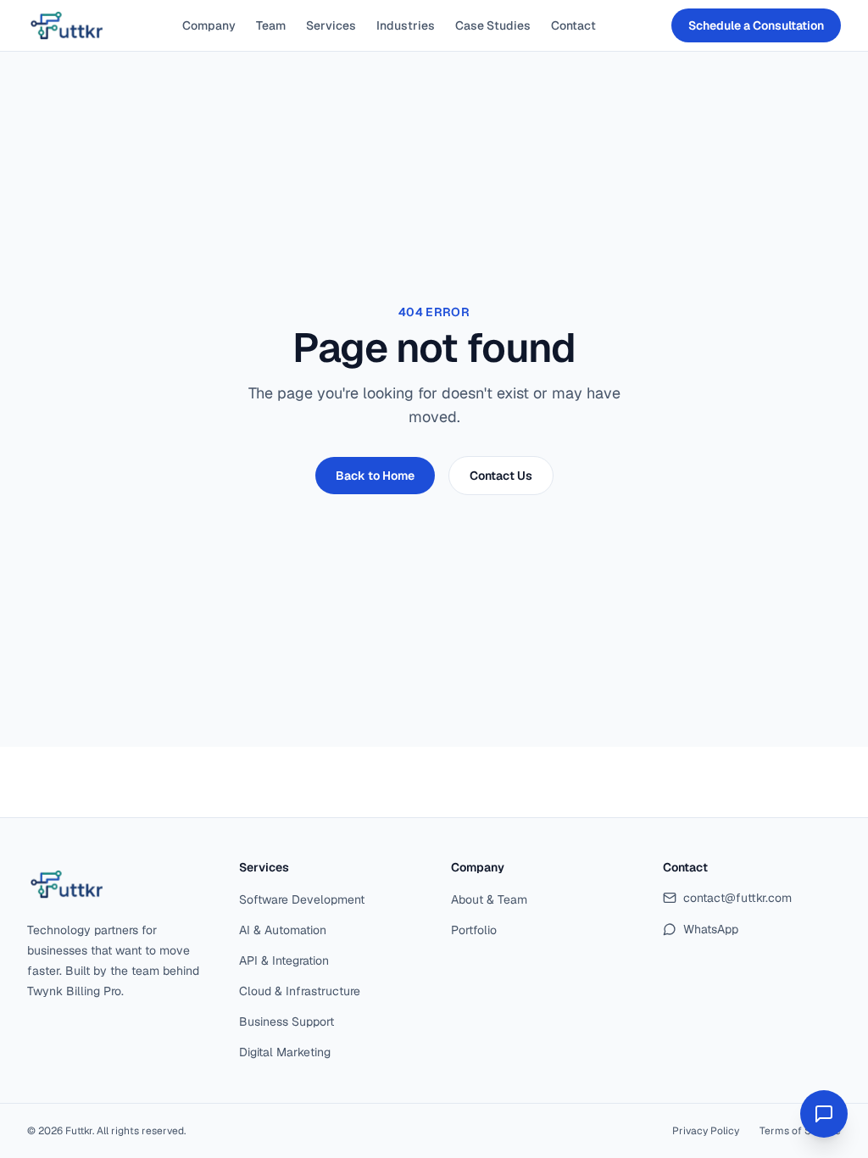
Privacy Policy (705, 1131)
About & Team (489, 899)
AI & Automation (282, 930)
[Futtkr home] (67, 25)
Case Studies (493, 25)
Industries (405, 25)
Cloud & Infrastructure (299, 991)
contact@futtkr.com (737, 897)
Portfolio (474, 930)
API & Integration (284, 960)
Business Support (286, 1021)
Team (271, 25)
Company (209, 25)
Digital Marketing (285, 1052)
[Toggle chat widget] (824, 1114)
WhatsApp (710, 929)
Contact (573, 25)
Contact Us (501, 475)
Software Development (301, 899)
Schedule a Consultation (756, 25)
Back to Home (375, 475)
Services (331, 25)
